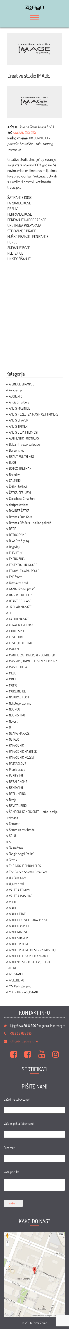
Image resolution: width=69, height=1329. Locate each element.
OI (10, 727)
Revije (12, 799)
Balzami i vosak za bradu (24, 444)
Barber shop (16, 450)
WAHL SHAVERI (19, 938)
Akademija (15, 390)
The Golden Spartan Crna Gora (28, 872)
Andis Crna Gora (19, 402)
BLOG (12, 462)
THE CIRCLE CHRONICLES (25, 866)
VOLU (12, 902)
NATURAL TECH (19, 697)
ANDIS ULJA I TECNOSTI (24, 432)
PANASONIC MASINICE (23, 751)
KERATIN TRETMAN (21, 625)
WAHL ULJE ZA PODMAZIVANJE (29, 956)
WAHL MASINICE (19, 926)
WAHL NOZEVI (18, 932)
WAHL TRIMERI (18, 944)
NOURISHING (17, 715)
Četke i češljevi (18, 487)
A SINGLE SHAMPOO (21, 384)
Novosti (13, 721)
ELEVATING (16, 553)
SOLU (12, 836)
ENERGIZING (17, 559)
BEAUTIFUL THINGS (21, 456)
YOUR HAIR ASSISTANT (23, 992)
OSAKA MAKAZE (19, 733)
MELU (12, 673)
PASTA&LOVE (17, 763)
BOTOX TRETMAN (20, 468)
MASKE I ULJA (18, 667)
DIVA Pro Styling (19, 541)
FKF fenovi (15, 577)
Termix (13, 860)
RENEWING (16, 787)
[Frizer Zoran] (34, 9)
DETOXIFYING (17, 535)
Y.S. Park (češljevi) (20, 986)
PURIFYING (16, 775)
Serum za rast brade (22, 830)
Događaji (14, 547)
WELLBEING (16, 980)
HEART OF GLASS (20, 601)
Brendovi (14, 474)
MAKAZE (14, 649)
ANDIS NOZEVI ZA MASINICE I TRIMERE (33, 414)
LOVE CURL (16, 637)
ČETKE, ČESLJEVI (20, 492)
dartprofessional (19, 505)
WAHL (13, 908)
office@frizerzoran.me (24, 1041)
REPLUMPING (17, 794)
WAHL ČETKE (17, 914)
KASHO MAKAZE (19, 619)
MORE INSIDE (17, 691)
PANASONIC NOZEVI (21, 757)
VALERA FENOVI (19, 890)
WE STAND (16, 974)
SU (11, 842)
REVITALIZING (18, 805)
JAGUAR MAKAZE (20, 607)
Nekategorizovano (20, 703)
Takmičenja (16, 848)
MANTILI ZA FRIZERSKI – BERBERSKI (32, 655)
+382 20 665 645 (21, 1033)
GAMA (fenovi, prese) (22, 589)
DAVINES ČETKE (19, 510)
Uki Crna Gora (17, 878)
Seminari (14, 823)
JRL (11, 613)
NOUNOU (14, 709)
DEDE (12, 529)
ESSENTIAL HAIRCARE (23, 565)
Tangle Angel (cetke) (21, 854)
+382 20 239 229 (24, 132)
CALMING (15, 480)
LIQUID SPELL (17, 631)
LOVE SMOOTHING (20, 643)
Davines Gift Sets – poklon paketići (30, 523)
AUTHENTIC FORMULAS (24, 438)
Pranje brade (17, 769)
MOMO (13, 685)
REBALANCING (18, 781)
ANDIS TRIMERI (18, 426)
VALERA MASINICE (20, 896)
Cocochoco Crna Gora (22, 498)
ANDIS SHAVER (18, 420)
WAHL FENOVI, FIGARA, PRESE (28, 920)
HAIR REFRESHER (20, 595)
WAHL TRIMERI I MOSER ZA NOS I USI (32, 950)
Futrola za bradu (19, 583)
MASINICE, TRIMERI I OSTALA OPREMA (33, 661)
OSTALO (14, 739)
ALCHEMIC (15, 396)
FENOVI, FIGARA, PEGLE (24, 571)
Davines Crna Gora (20, 517)
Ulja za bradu (17, 884)
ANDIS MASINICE (19, 408)
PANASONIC (16, 745)
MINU (12, 679)
